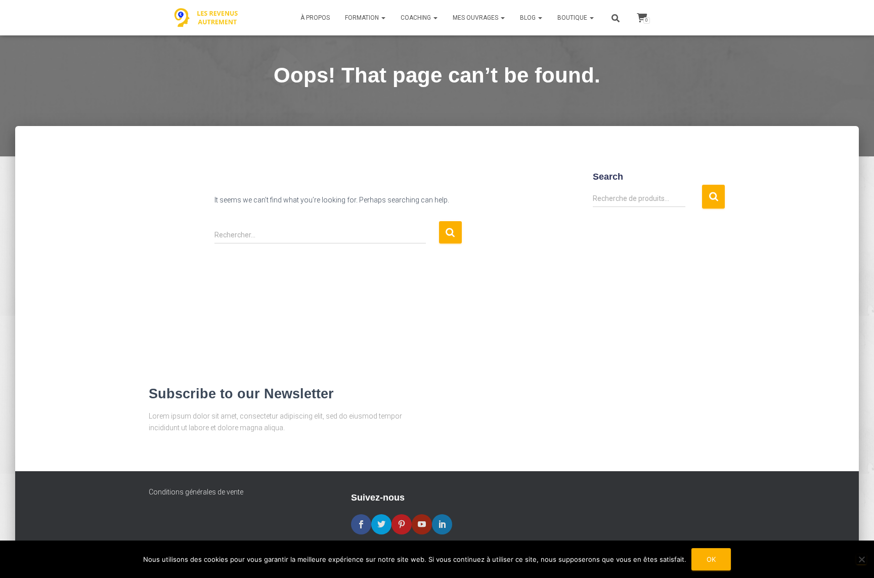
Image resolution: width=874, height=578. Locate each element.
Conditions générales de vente (196, 492)
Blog (528, 17)
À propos (315, 17)
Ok (711, 559)
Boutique (573, 17)
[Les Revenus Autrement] (207, 17)
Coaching (416, 17)
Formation (362, 17)
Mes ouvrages (476, 17)
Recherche (713, 197)
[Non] (861, 559)
